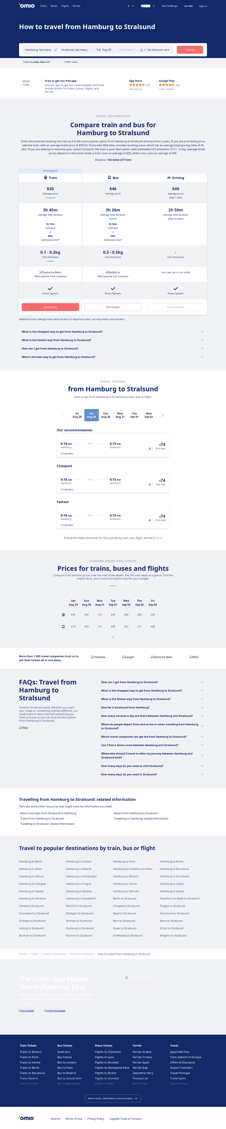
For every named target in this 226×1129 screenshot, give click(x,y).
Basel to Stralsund (124, 913)
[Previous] (62, 602)
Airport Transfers (181, 1068)
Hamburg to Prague (78, 884)
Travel (34, 954)
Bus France (64, 1057)
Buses (54, 5)
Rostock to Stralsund (79, 935)
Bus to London (66, 1062)
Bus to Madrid (66, 1073)
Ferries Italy (140, 1068)
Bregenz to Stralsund (173, 935)
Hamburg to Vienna (31, 876)
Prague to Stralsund (172, 906)
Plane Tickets (103, 1045)
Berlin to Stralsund (124, 898)
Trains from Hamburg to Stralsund (42, 818)
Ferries (76, 5)
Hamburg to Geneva (78, 891)
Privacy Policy (95, 1119)
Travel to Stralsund (81, 954)
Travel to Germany (54, 954)
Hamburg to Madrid (78, 869)
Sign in (203, 6)
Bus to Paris (65, 1068)
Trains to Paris (29, 1057)
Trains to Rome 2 (31, 1052)
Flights (65, 5)
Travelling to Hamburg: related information (141, 818)
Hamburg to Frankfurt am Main (133, 869)
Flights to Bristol (105, 1073)
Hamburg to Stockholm (174, 876)
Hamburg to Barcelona (174, 869)
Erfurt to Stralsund (171, 928)
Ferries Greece (142, 1052)
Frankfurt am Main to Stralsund (180, 898)
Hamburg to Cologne (32, 884)
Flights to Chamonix (108, 1052)
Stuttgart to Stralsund (79, 913)
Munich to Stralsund (78, 906)
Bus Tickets (64, 1045)
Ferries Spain (141, 1062)
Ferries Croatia (142, 1057)
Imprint (55, 1119)
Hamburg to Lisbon (172, 884)
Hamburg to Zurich (125, 884)
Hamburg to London (79, 861)
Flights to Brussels (107, 1062)
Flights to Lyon (104, 1057)
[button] (105, 50)
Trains (43, 5)
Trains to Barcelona (32, 1073)
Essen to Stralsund (124, 928)
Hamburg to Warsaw (126, 891)
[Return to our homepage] (29, 6)
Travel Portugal (180, 1073)
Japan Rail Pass (180, 1052)
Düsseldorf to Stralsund (34, 913)
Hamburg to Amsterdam (81, 876)
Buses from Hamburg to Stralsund (136, 813)
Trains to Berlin (30, 1068)
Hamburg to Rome (171, 861)
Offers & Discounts (182, 1062)
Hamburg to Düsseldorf (81, 898)
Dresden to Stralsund (32, 921)
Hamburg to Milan (30, 869)
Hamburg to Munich (125, 876)
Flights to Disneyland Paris (112, 1068)
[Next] (163, 415)
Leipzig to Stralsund (31, 928)
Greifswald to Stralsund (128, 935)
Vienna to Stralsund (31, 906)
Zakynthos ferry (143, 1073)
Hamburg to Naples (31, 891)
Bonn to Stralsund (171, 921)
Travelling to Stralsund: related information (47, 824)
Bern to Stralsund (124, 921)
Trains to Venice (30, 1062)
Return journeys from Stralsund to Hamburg (48, 813)
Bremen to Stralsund (79, 921)
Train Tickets (28, 1045)
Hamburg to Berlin (30, 861)
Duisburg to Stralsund (80, 928)
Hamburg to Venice (172, 891)
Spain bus (63, 1052)
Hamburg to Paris (124, 861)
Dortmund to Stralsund (174, 913)
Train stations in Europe (185, 1057)
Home (23, 954)
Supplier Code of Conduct (126, 1119)
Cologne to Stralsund (126, 906)
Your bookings (170, 6)
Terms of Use (74, 1119)
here (159, 538)
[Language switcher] (148, 6)
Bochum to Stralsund (32, 935)
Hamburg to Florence (32, 898)
